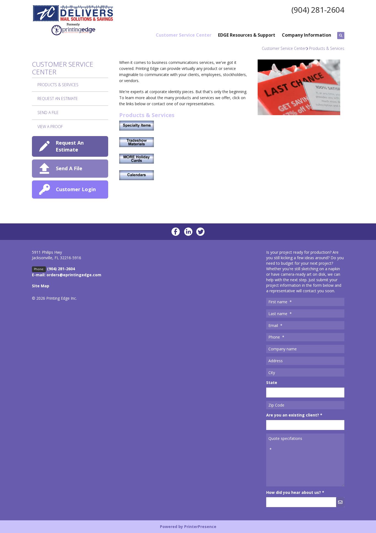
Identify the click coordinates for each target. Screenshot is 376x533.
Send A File (48, 112)
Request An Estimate (57, 98)
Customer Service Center (183, 35)
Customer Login (76, 189)
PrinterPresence (200, 526)
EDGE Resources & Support (246, 35)
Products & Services (326, 48)
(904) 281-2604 (317, 9)
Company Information (306, 35)
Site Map (40, 285)
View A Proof (50, 126)
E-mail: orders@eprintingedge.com (66, 274)
